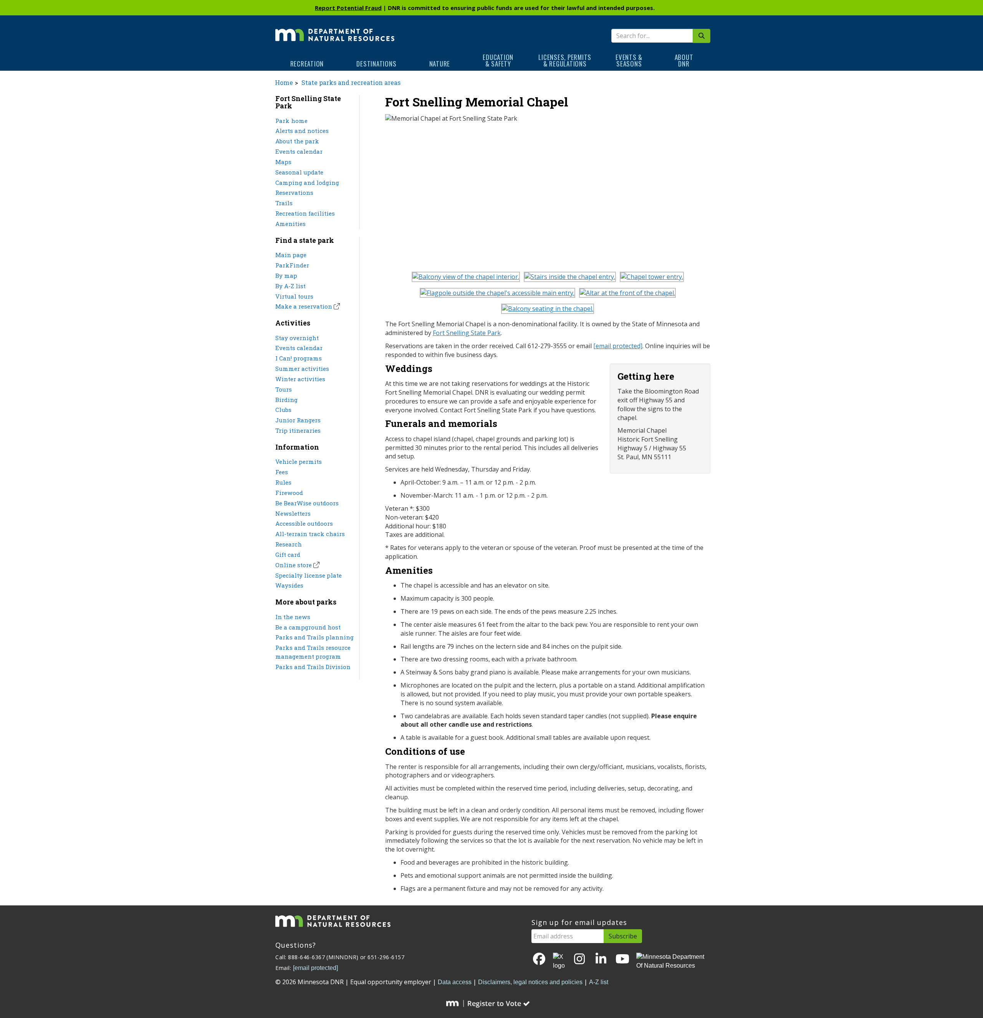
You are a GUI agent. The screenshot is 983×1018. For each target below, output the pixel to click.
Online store (293, 565)
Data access (455, 982)
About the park (297, 141)
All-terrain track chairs (310, 534)
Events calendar (299, 151)
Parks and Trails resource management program (313, 652)
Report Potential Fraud (348, 8)
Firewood (289, 493)
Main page (290, 255)
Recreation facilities (305, 213)
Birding (286, 400)
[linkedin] (601, 959)
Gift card (287, 554)
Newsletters (293, 513)
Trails (284, 203)
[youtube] (622, 959)
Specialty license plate (308, 575)
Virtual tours (294, 296)
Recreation (307, 63)
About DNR (684, 60)
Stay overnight (297, 338)
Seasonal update (299, 172)
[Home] (334, 29)
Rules (283, 482)
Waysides (289, 585)
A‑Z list (598, 982)
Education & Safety (498, 60)
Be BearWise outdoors (307, 503)
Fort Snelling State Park (467, 333)
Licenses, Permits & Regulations (564, 60)
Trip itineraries (298, 430)
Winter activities (300, 379)
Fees (281, 472)
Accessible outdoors (304, 523)
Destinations (376, 63)
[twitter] (559, 961)
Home (284, 82)
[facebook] (539, 959)
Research (288, 544)
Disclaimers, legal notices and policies (530, 982)
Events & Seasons (629, 60)
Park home (291, 121)
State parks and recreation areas (350, 82)
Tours (283, 389)
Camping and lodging (307, 182)
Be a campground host (308, 627)
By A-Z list (290, 286)
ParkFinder (292, 265)
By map (286, 275)
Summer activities (302, 368)
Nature (439, 63)
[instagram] (579, 959)
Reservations (294, 192)
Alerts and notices (302, 131)
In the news (292, 617)
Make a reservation (303, 306)
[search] (701, 36)
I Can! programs (298, 358)
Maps (283, 162)
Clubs (283, 410)
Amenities (290, 224)
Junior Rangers (298, 420)
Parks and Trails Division (313, 667)
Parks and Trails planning (314, 637)
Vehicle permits (298, 461)
